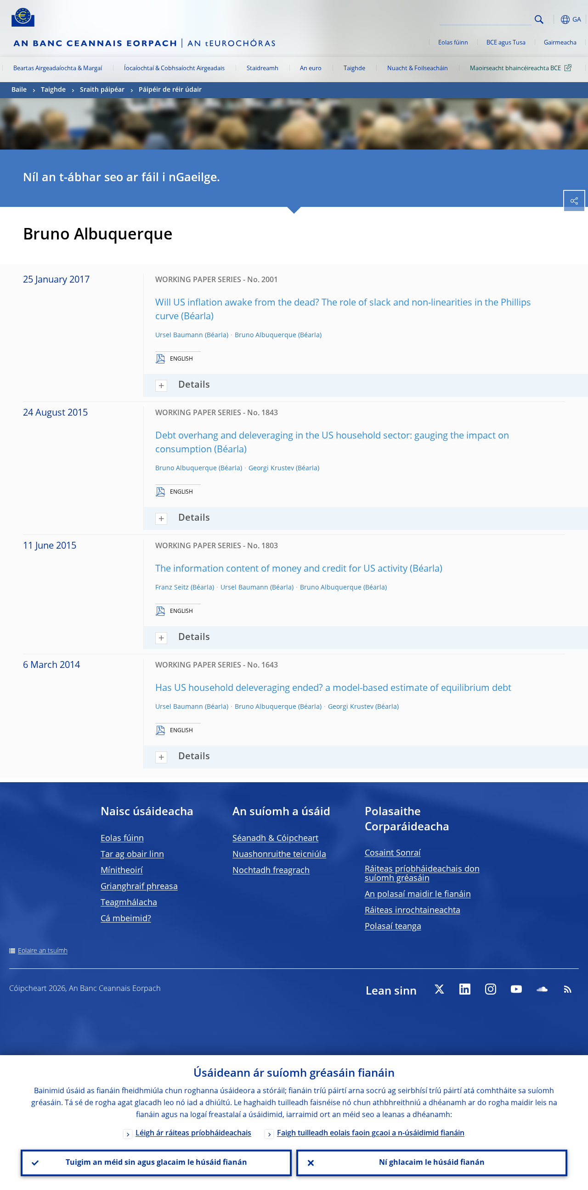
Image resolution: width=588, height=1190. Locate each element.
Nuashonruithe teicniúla (279, 855)
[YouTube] (516, 989)
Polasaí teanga (393, 927)
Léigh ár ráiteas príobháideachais (193, 1133)
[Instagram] (491, 989)
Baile (19, 90)
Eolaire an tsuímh (43, 951)
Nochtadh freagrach (271, 871)
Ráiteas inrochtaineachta (412, 910)
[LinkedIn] (465, 989)
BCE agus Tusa (506, 43)
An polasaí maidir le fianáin (418, 894)
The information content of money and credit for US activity (281, 569)
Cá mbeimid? (126, 919)
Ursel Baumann (179, 335)
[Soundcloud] (542, 989)
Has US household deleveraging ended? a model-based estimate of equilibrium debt (333, 688)
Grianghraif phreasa (139, 887)
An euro (311, 69)
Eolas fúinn (453, 43)
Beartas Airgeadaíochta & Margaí (57, 69)
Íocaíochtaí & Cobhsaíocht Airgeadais (174, 69)
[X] (439, 989)
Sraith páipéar (102, 90)
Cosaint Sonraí (393, 853)
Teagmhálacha (129, 903)
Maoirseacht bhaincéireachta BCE (515, 69)
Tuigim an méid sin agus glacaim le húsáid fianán (156, 1163)
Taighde (354, 69)
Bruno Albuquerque (265, 335)
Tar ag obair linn (132, 855)
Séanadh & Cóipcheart (275, 838)
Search (539, 19)
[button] (553, 19)
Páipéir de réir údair (170, 90)
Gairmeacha (560, 43)
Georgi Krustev (271, 468)
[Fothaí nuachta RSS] (568, 989)
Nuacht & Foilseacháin (417, 69)
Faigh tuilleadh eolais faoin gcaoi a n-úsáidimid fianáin (370, 1133)
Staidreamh (262, 69)
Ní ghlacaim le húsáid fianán (432, 1163)
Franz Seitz (172, 587)
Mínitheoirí (122, 871)
